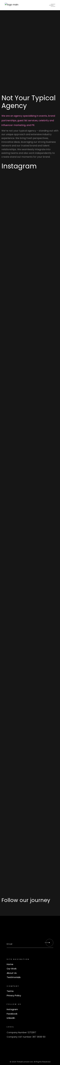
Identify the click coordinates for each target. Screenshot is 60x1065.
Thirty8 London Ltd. (25, 1061)
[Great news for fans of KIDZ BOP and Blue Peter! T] (30, 580)
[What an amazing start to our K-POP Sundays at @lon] (30, 675)
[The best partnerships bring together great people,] (30, 183)
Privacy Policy (14, 995)
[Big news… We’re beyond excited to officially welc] (30, 769)
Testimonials (14, 977)
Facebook (12, 1013)
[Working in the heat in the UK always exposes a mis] (30, 441)
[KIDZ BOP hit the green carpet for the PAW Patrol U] (30, 207)
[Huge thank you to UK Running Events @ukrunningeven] (30, 721)
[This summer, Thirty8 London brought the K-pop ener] (30, 257)
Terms (10, 991)
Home (10, 964)
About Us (12, 973)
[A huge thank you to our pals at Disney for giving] (30, 515)
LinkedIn (11, 1017)
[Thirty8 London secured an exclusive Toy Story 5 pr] (30, 628)
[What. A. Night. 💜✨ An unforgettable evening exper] (30, 346)
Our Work (11, 968)
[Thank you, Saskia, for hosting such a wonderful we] (30, 845)
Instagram (12, 1009)
